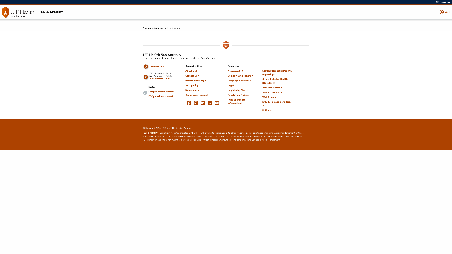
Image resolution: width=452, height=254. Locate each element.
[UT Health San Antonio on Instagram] (196, 103)
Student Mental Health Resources (275, 81)
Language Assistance (239, 80)
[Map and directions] (145, 77)
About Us (190, 71)
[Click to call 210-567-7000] (145, 66)
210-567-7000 (156, 66)
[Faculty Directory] (19, 12)
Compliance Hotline (196, 95)
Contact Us (191, 75)
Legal (231, 85)
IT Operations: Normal (160, 96)
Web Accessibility (272, 92)
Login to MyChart (237, 90)
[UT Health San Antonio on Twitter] (210, 103)
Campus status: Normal (161, 91)
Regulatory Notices (238, 95)
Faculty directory (194, 80)
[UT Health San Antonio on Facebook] (189, 103)
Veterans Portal (271, 87)
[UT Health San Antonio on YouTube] (217, 103)
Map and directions (159, 78)
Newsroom (191, 90)
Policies (266, 110)
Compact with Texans (239, 75)
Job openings (192, 85)
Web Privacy (269, 97)
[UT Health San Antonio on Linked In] (203, 103)
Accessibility (234, 71)
